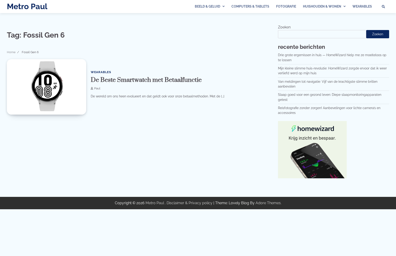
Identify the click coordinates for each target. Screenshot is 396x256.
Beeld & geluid (207, 6)
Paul (97, 88)
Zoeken (284, 27)
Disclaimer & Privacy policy (189, 203)
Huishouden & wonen (322, 6)
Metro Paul (27, 6)
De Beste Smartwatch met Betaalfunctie (146, 80)
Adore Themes (268, 203)
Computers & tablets (250, 6)
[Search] (383, 6)
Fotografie (286, 6)
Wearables (362, 6)
